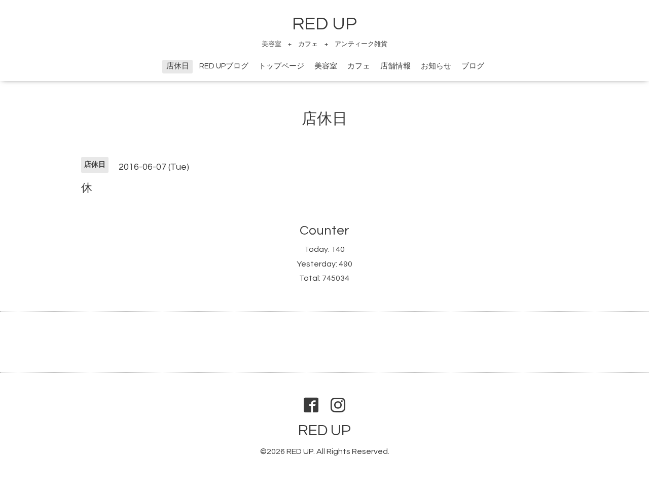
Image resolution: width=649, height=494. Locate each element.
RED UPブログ (223, 66)
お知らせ (436, 66)
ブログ (472, 66)
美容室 (325, 66)
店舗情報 (395, 66)
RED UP (324, 23)
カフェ (358, 66)
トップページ (281, 66)
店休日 (177, 66)
